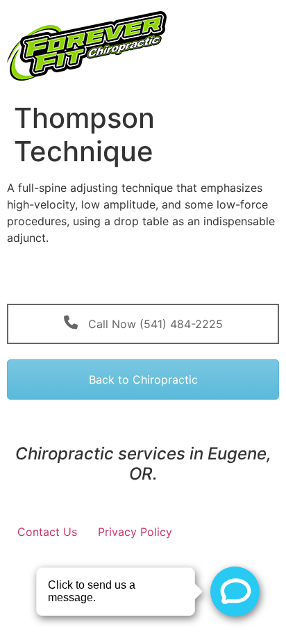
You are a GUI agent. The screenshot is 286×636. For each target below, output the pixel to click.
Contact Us (47, 532)
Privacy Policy (135, 532)
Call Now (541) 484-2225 (154, 324)
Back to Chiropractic (143, 379)
